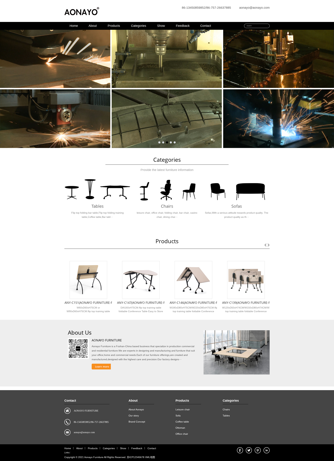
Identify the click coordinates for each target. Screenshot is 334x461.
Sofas (236, 206)
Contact (205, 26)
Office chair (182, 433)
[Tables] (97, 190)
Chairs (167, 206)
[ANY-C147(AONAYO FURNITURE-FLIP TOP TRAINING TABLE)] (141, 280)
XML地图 (150, 457)
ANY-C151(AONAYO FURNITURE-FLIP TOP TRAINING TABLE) (107, 302)
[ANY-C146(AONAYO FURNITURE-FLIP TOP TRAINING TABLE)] (193, 280)
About (93, 26)
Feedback (183, 26)
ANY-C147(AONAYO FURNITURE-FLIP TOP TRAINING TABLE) (159, 302)
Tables (98, 206)
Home (74, 26)
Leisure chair (183, 409)
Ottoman (180, 427)
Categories (138, 26)
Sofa (178, 415)
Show (161, 26)
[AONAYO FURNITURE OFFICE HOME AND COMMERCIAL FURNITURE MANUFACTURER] (81, 18)
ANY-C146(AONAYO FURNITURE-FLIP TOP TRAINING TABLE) (212, 302)
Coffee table (182, 421)
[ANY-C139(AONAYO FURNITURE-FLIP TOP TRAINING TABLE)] (246, 280)
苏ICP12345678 (135, 457)
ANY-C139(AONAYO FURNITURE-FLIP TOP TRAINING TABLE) (264, 302)
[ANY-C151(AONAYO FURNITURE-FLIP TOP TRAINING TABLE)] (88, 280)
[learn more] (101, 366)
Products (114, 26)
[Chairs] (167, 190)
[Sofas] (237, 190)
